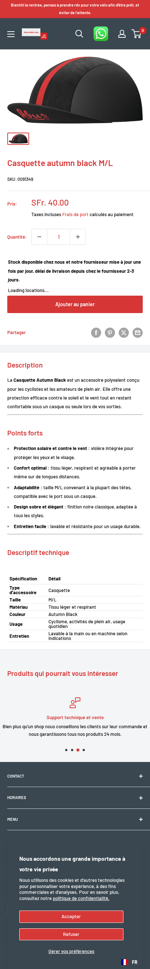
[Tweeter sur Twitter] (124, 333)
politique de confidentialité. (81, 898)
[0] (136, 33)
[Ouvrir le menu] (11, 34)
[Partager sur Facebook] (96, 333)
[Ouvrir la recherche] (79, 34)
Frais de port (75, 214)
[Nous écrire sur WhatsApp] (101, 34)
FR (135, 962)
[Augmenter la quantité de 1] (78, 236)
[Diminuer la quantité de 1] (39, 236)
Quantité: (17, 237)
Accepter (71, 916)
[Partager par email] (138, 333)
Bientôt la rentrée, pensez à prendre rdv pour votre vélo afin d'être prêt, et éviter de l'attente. (75, 9)
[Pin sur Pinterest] (110, 333)
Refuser (71, 934)
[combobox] (129, 962)
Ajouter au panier (75, 304)
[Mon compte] (122, 34)
